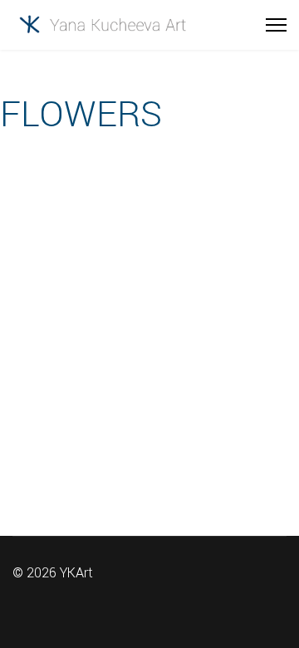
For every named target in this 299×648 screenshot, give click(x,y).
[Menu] (276, 25)
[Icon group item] (199, 598)
